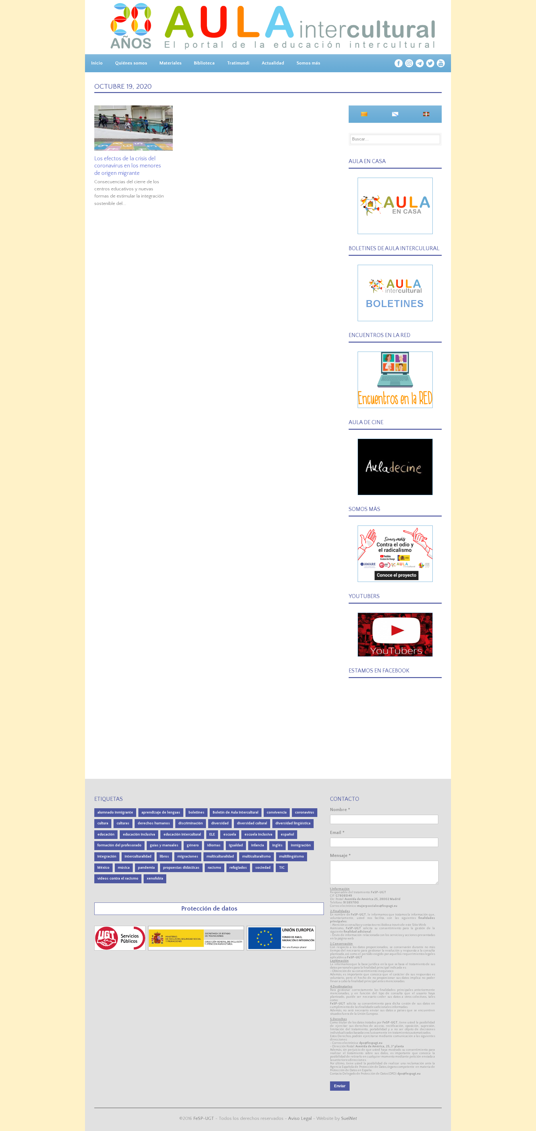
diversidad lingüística (292, 823)
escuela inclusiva (258, 834)
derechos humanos (154, 823)
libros (164, 856)
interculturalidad (138, 856)
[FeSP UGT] (120, 949)
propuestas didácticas (181, 868)
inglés (277, 845)
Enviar (340, 1086)
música (124, 868)
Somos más (308, 63)
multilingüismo (291, 856)
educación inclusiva (139, 834)
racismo (214, 868)
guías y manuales (164, 845)
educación (105, 834)
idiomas (214, 845)
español (287, 834)
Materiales (170, 63)
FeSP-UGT (203, 1118)
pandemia (146, 868)
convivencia (277, 812)
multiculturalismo (256, 856)
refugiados (238, 868)
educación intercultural (182, 834)
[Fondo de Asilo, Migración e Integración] (281, 949)
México (103, 868)
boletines (196, 812)
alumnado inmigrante (115, 812)
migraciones (187, 856)
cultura (102, 823)
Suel (349, 1118)
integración (106, 856)
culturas (123, 823)
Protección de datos (209, 908)
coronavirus (304, 812)
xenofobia (155, 878)
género (193, 845)
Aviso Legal (300, 1118)
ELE (212, 834)
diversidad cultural (252, 823)
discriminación (190, 823)
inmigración (301, 845)
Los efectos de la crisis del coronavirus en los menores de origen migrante (127, 166)
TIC (282, 868)
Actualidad (273, 63)
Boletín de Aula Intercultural (235, 812)
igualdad (236, 845)
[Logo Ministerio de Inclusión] (196, 949)
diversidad (220, 823)
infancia (257, 845)
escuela (229, 834)
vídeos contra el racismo (117, 878)
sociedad (262, 868)
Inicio (97, 63)
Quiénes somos (131, 63)
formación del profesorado (119, 845)
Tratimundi (238, 63)
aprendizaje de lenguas (160, 812)
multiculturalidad (220, 856)
